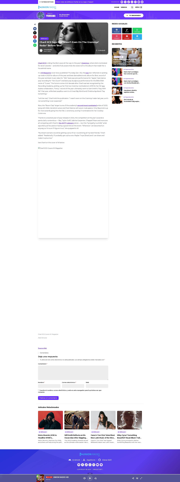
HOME (116, 7)
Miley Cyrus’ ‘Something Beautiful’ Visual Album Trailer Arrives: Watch (129, 436)
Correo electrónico (69, 382)
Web (87, 382)
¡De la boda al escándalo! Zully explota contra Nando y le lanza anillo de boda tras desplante (132, 100)
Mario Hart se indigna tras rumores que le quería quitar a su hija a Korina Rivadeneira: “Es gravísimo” (132, 73)
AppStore (91, 460)
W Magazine (46, 73)
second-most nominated (87, 105)
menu (137, 7)
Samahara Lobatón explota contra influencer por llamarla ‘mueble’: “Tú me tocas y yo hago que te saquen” (132, 91)
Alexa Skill (107, 460)
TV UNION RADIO (135, 15)
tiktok (127, 32)
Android (76, 460)
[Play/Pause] (90, 478)
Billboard (44, 38)
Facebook (119, 57)
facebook (116, 32)
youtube (126, 38)
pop (87, 73)
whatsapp (137, 32)
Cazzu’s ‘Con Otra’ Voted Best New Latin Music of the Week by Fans (103, 436)
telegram (137, 38)
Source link (42, 348)
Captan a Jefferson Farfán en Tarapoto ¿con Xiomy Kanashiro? (78, 2)
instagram (117, 38)
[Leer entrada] (127, 57)
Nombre (41, 382)
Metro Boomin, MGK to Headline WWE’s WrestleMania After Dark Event (48, 436)
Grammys (85, 63)
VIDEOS (124, 7)
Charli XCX (42, 63)
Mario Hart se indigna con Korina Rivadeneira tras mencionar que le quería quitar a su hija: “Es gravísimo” (131, 82)
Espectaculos (129, 69)
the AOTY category (66, 123)
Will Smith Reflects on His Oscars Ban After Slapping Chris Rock (75, 436)
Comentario (42, 364)
